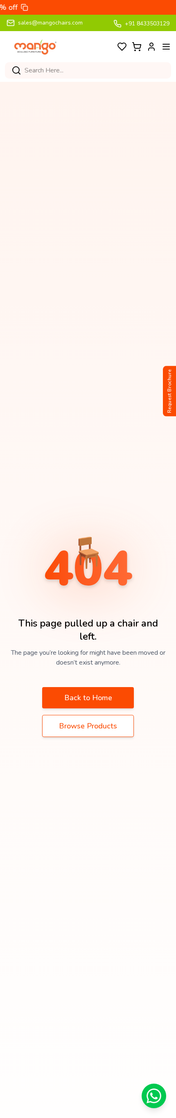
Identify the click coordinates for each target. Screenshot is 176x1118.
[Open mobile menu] (166, 47)
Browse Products (88, 726)
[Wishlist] (122, 47)
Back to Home (88, 698)
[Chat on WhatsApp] (154, 1096)
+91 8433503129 (147, 23)
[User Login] (151, 47)
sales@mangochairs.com (50, 23)
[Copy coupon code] (12, 7)
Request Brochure (169, 391)
